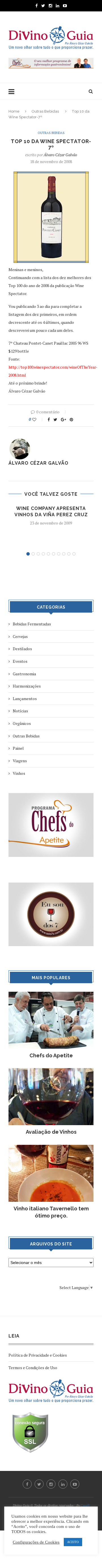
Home (14, 111)
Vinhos (19, 773)
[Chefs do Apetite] (51, 994)
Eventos (20, 661)
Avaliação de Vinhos (51, 1132)
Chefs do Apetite (51, 1055)
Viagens (20, 760)
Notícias (20, 711)
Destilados (22, 648)
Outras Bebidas (45, 111)
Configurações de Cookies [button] (36, 1542)
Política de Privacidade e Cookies (37, 1355)
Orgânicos (22, 723)
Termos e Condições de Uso (32, 1367)
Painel (18, 748)
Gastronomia (24, 673)
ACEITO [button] (73, 1542)
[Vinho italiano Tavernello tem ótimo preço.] (51, 1147)
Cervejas (20, 636)
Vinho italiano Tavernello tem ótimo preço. (51, 1212)
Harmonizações (27, 686)
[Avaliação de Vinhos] (51, 1071)
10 (74, 554)
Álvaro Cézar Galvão (60, 154)
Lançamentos (25, 698)
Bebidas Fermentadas (32, 624)
